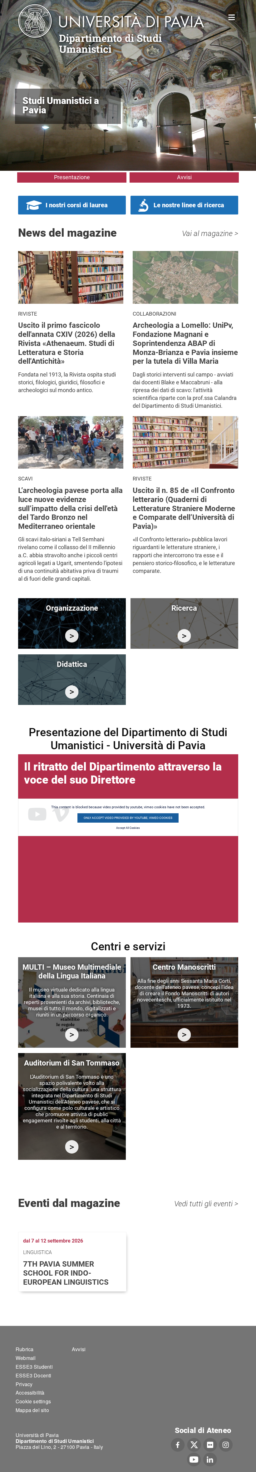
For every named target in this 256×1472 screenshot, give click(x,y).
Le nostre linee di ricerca (189, 205)
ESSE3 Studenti (34, 1366)
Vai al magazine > (210, 233)
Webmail (26, 1357)
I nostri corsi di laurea (77, 205)
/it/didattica (72, 692)
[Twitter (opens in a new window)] (194, 1444)
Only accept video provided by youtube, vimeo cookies (128, 818)
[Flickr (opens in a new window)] (210, 1444)
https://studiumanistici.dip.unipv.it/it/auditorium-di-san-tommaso (72, 1147)
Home (232, 17)
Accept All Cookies (128, 828)
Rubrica (24, 1349)
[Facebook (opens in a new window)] (178, 1444)
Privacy (24, 1384)
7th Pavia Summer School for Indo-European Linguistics (66, 1273)
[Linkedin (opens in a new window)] (210, 1459)
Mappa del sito (32, 1410)
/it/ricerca (184, 635)
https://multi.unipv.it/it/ (72, 1034)
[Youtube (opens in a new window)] (194, 1459)
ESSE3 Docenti (34, 1375)
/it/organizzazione (72, 635)
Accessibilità (30, 1392)
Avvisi (184, 177)
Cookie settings (33, 1401)
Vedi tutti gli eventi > (206, 1203)
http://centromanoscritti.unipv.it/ (184, 1034)
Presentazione (72, 177)
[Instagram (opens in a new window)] (226, 1444)
